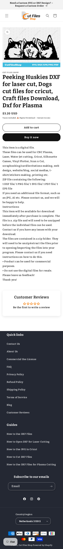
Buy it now (31, 137)
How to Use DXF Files (19, 434)
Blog (9, 405)
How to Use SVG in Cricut (22, 449)
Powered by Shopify (42, 545)
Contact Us (13, 343)
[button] (6, 15)
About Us (12, 351)
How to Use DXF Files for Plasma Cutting (31, 464)
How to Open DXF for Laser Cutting (28, 441)
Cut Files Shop (26, 545)
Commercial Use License (21, 359)
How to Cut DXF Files (19, 457)
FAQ (9, 366)
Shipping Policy (16, 389)
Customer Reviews (18, 412)
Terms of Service (17, 397)
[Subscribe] (51, 486)
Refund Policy (15, 382)
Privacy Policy (15, 374)
